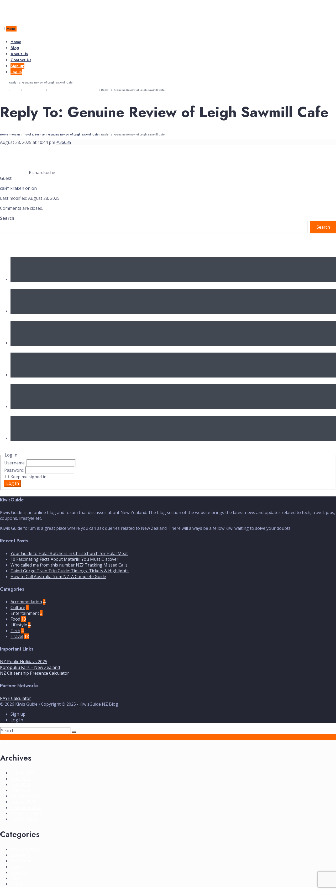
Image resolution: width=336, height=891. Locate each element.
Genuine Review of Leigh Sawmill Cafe (73, 90)
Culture (17, 607)
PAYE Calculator (15, 698)
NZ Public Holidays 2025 (23, 661)
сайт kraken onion (18, 188)
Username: (15, 463)
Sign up (17, 66)
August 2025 (22, 773)
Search (7, 218)
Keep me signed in (28, 477)
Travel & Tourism (34, 90)
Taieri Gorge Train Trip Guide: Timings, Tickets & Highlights (75, 381)
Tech (15, 630)
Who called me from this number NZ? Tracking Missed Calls (75, 349)
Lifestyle (18, 625)
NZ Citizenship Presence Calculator (34, 673)
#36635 (63, 142)
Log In (16, 72)
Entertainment (24, 613)
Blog (14, 48)
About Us (19, 54)
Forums (15, 90)
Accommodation (26, 602)
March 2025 (22, 790)
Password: (14, 470)
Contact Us (20, 60)
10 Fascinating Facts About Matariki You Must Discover (69, 317)
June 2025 (20, 779)
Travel (16, 636)
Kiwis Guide (16, 9)
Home (15, 42)
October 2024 (23, 819)
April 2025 (20, 784)
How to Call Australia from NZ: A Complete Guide (65, 412)
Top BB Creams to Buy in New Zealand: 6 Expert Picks (68, 444)
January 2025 (23, 802)
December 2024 (25, 807)
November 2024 (26, 813)
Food (15, 619)
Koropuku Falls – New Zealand (30, 667)
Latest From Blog (22, 245)
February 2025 (24, 796)
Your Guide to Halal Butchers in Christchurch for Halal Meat (75, 285)
